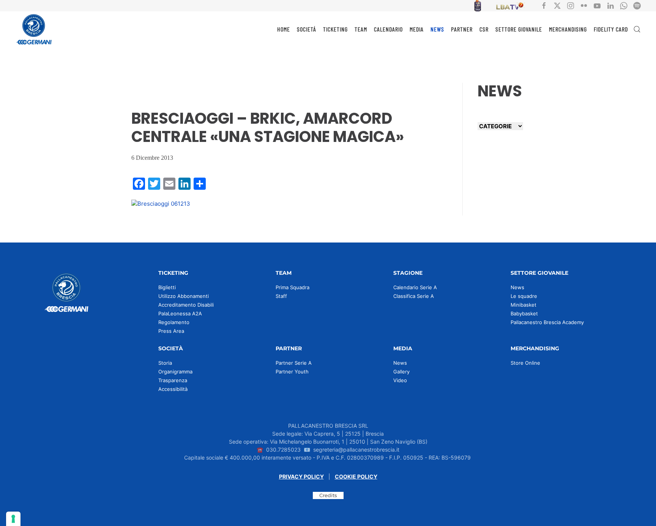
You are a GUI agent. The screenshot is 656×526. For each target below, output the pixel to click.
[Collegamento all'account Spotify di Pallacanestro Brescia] (637, 5)
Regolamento (173, 322)
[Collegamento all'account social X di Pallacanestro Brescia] (557, 5)
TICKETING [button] (335, 29)
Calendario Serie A (415, 287)
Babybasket (524, 313)
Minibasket (523, 305)
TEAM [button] (361, 29)
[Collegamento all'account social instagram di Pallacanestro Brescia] (570, 5)
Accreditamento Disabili (186, 305)
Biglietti (167, 287)
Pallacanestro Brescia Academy (547, 322)
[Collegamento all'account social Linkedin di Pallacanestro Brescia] (610, 5)
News (517, 287)
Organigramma (175, 372)
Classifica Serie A (413, 296)
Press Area (171, 331)
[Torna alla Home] (34, 29)
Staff (281, 296)
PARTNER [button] (462, 29)
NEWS (437, 29)
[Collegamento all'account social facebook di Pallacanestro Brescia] (544, 5)
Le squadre (524, 296)
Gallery (401, 372)
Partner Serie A (294, 363)
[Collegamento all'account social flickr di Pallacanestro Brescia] (584, 5)
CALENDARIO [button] (388, 29)
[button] (637, 29)
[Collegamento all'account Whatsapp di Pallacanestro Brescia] (624, 5)
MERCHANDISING (568, 29)
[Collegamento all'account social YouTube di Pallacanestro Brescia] (597, 5)
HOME (283, 29)
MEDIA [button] (417, 29)
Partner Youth (292, 372)
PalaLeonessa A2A (180, 313)
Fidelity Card (611, 29)
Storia (165, 363)
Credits (328, 495)
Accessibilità (173, 389)
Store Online (525, 363)
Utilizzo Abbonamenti (183, 296)
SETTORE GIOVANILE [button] (518, 29)
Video (400, 380)
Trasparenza (172, 380)
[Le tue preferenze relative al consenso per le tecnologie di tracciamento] (13, 519)
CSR (484, 29)
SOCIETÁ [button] (306, 29)
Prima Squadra (292, 287)
